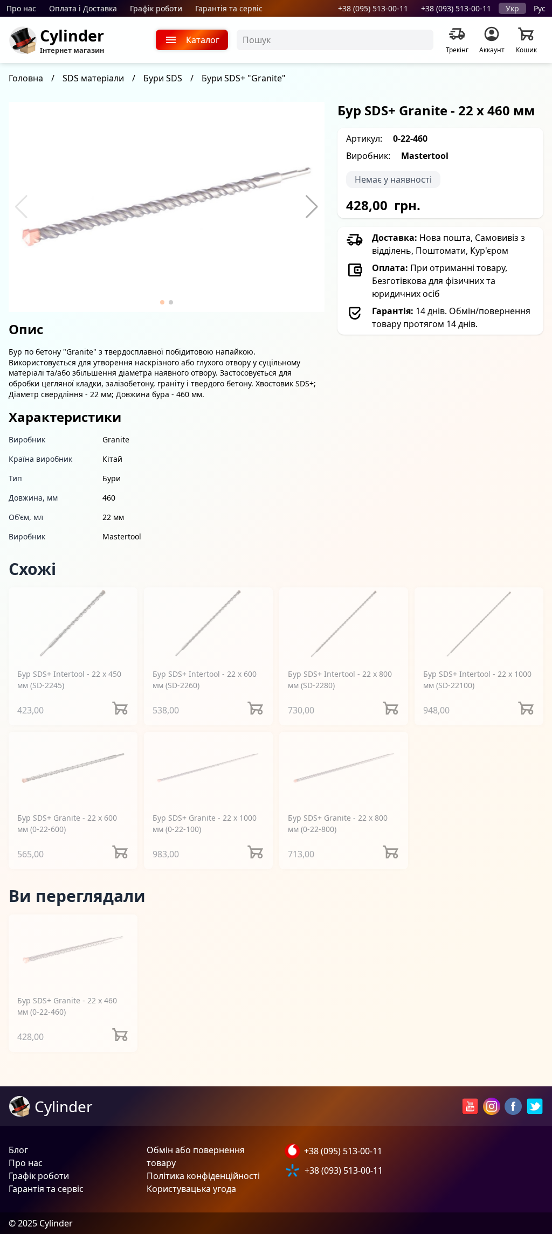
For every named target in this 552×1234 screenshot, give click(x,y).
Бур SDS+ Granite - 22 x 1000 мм (205, 823)
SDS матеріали (93, 78)
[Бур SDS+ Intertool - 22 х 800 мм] (343, 623)
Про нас (21, 8)
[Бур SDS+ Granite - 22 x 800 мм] (343, 767)
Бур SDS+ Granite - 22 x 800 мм (338, 823)
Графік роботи (156, 8)
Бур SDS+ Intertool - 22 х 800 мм (340, 679)
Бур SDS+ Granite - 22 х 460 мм (67, 1006)
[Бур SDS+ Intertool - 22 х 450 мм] (73, 623)
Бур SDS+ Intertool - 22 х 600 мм (205, 679)
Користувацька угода (191, 1189)
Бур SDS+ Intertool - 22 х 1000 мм (477, 679)
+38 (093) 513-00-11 (456, 8)
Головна (26, 78)
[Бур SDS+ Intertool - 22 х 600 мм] (208, 623)
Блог (18, 1150)
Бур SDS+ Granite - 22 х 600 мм (67, 823)
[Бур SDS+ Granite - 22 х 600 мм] (73, 767)
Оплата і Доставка (83, 8)
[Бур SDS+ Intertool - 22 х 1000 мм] (479, 623)
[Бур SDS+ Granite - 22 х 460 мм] (73, 950)
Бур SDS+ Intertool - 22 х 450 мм (69, 679)
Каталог (202, 40)
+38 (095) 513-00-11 (373, 8)
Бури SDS (162, 78)
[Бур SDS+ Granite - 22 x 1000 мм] (208, 767)
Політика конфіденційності (203, 1176)
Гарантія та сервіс (229, 8)
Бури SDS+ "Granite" (244, 78)
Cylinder (72, 35)
